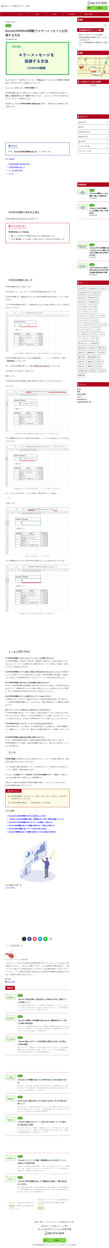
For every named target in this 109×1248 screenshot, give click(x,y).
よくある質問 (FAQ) (16, 170)
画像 (91, 361)
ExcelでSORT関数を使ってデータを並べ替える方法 (27, 829)
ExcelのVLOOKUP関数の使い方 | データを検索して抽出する (31, 822)
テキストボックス (86, 316)
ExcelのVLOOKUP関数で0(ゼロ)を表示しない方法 (27, 816)
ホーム (20, 14)
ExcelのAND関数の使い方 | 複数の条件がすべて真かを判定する (31, 825)
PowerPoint (71, 14)
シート (93, 311)
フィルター (83, 329)
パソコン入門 (84, 325)
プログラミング (97, 334)
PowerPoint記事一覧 (84, 402)
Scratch (96, 293)
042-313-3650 (98, 3)
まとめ (11, 174)
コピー (93, 306)
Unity (81, 297)
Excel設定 (94, 288)
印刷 (92, 348)
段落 (81, 361)
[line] (45, 939)
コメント (82, 311)
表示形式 (83, 371)
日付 (102, 352)
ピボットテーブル (99, 325)
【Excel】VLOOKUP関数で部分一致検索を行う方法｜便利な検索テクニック (36, 819)
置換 (90, 366)
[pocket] (35, 939)
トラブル (94, 320)
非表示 (11, 159)
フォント (95, 329)
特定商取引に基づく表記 (67, 1222)
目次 (99, 361)
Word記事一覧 (82, 399)
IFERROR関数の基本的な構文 (19, 164)
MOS (104, 288)
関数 (13, 982)
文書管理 (91, 352)
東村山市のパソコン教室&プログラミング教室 (54, 1226)
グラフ (82, 306)
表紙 (93, 371)
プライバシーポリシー (51, 1222)
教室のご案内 (88, 14)
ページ (82, 338)
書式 (81, 357)
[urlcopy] (51, 939)
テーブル (100, 316)
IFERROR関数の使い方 (17, 167)
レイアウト (93, 338)
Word (54, 14)
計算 (102, 371)
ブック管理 (83, 334)
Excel (37, 14)
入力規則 (94, 343)
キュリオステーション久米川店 (54, 1229)
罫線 (81, 366)
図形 (102, 348)
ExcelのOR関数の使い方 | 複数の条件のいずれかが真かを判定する (33, 832)
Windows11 (93, 297)
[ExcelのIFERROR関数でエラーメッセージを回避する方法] (40, 939)
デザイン (82, 320)
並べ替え (82, 343)
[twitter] (24, 939)
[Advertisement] (37, 125)
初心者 (82, 348)
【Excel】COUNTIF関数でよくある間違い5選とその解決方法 (98, 210)
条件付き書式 (93, 357)
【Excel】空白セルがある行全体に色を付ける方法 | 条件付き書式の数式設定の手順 (98, 270)
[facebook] (29, 939)
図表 (81, 352)
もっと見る (9, 887)
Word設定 (93, 302)
